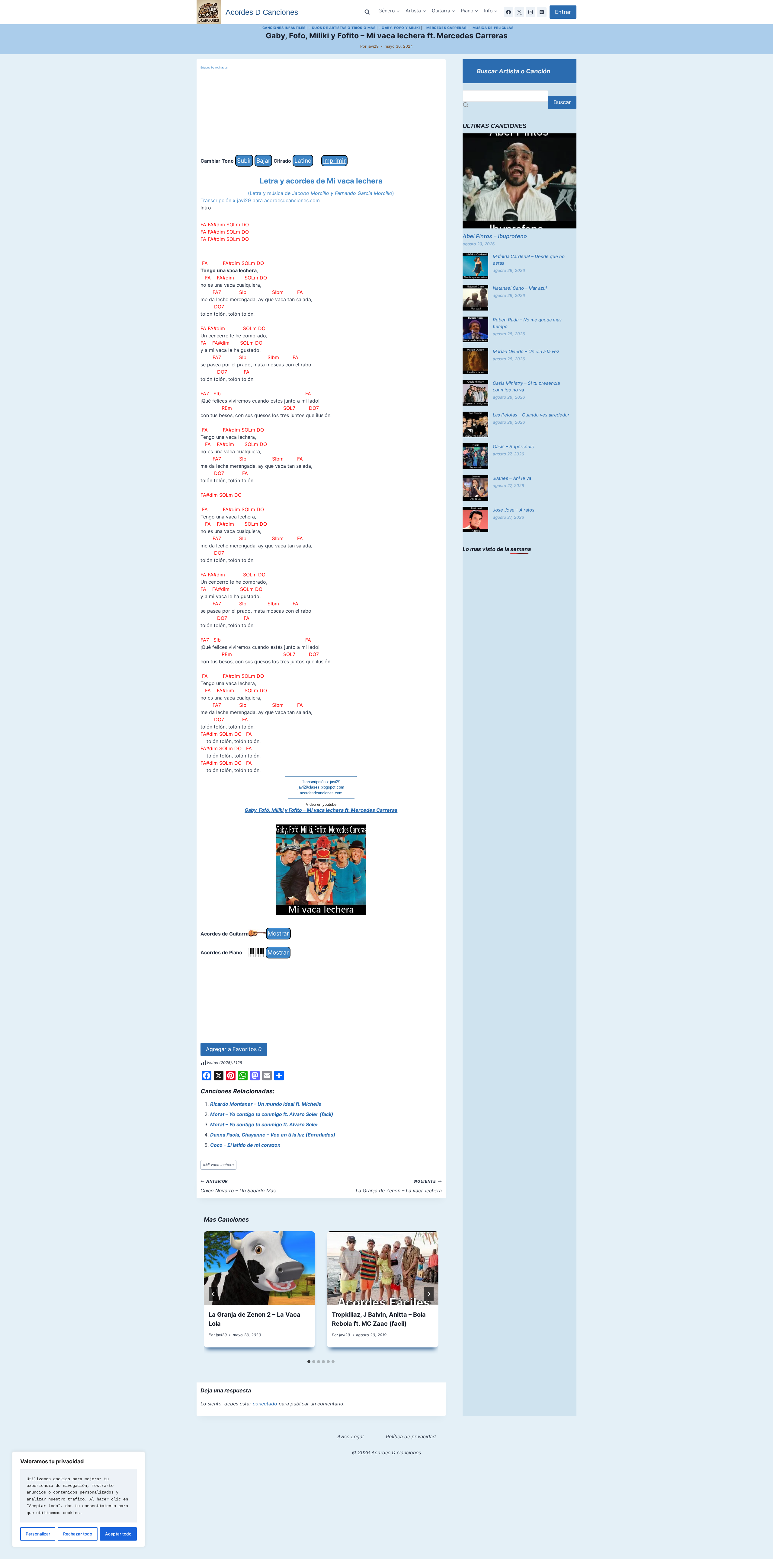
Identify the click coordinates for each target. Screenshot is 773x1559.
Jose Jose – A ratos (513, 510)
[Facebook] (508, 12)
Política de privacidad (411, 1436)
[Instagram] (530, 12)
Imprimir (334, 160)
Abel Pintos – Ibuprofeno (495, 236)
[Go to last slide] (213, 1294)
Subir (244, 160)
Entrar (563, 12)
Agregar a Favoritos (233, 1049)
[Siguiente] (429, 1294)
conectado (265, 1404)
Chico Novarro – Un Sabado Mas (238, 1186)
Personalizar (38, 1533)
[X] (519, 12)
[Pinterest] (542, 12)
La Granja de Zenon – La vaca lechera (399, 1186)
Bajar (263, 160)
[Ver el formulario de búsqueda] (367, 12)
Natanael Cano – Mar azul (520, 288)
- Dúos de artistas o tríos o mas (342, 28)
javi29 (373, 46)
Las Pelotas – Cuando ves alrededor (531, 415)
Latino (302, 160)
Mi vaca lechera (218, 1164)
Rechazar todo (77, 1533)
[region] (78, 1499)
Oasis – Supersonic (513, 446)
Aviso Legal (350, 1436)
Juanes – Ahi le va (512, 478)
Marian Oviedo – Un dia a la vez (526, 351)
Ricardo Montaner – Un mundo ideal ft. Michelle (266, 1104)
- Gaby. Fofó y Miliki (399, 28)
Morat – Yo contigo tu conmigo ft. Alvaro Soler (264, 1124)
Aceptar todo (118, 1533)
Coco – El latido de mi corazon (245, 1145)
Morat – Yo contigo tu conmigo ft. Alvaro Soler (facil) (271, 1114)
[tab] (308, 1361)
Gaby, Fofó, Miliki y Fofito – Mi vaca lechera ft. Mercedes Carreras (321, 810)
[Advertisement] (321, 112)
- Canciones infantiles (282, 28)
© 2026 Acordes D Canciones (386, 1452)
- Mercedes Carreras (444, 28)
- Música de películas (492, 28)
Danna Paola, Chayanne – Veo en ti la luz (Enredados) (272, 1135)
